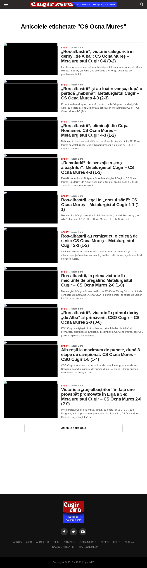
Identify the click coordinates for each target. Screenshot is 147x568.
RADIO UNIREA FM (63, 546)
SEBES (104, 542)
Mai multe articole (74, 428)
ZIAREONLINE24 (88, 546)
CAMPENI (69, 542)
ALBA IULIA (42, 542)
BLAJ (57, 542)
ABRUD (17, 542)
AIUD (29, 542)
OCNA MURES (87, 542)
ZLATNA (129, 542)
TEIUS (116, 542)
